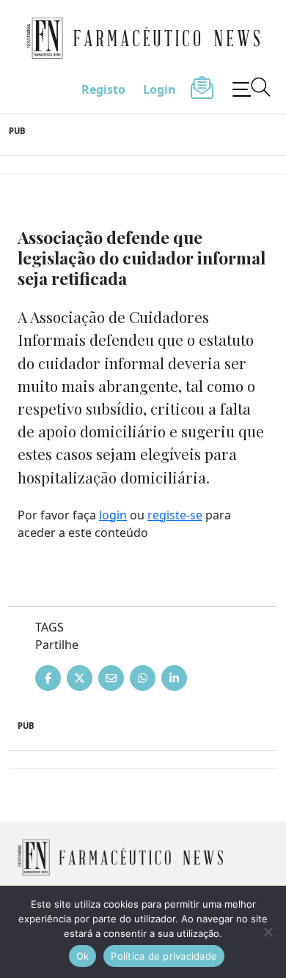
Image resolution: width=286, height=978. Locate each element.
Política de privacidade (164, 956)
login (113, 515)
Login (159, 89)
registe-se (174, 515)
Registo (103, 89)
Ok (82, 956)
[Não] (267, 932)
